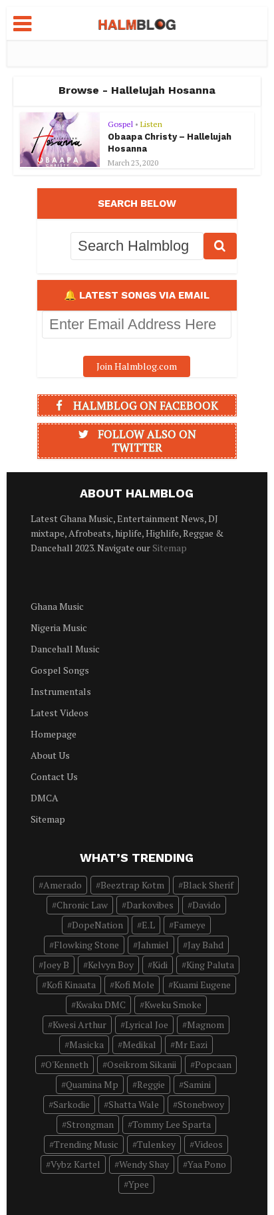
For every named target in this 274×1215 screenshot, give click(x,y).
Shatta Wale (133, 1104)
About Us (50, 755)
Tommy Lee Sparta (171, 1124)
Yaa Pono (207, 1164)
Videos (208, 1144)
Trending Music (86, 1144)
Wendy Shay (144, 1164)
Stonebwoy (201, 1104)
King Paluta (210, 964)
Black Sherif (208, 884)
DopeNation (97, 924)
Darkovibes (150, 904)
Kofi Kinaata (71, 984)
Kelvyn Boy (111, 964)
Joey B (56, 964)
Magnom (205, 1024)
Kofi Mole (134, 984)
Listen (151, 124)
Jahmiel (153, 944)
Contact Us (54, 776)
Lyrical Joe (146, 1024)
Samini (197, 1084)
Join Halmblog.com (136, 366)
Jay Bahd (205, 944)
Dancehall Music (65, 648)
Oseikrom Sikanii (141, 1064)
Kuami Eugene (202, 984)
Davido (206, 904)
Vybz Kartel (75, 1164)
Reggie (151, 1084)
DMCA (45, 797)
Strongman (90, 1124)
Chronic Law (82, 904)
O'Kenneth (66, 1064)
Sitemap (169, 547)
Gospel (120, 124)
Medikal (139, 1044)
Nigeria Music (59, 627)
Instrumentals (61, 691)
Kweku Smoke (173, 1004)
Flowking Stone (86, 944)
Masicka (86, 1044)
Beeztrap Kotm (132, 884)
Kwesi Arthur (79, 1024)
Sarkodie (71, 1104)
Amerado (62, 884)
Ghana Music (57, 606)
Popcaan (213, 1064)
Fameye (190, 924)
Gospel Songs (60, 670)
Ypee (138, 1184)
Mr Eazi (191, 1044)
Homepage (53, 734)
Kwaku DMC (101, 1004)
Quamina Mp (92, 1084)
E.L (148, 924)
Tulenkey (156, 1144)
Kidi (160, 964)
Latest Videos (59, 712)
